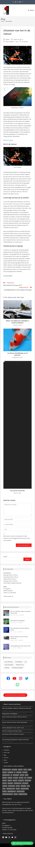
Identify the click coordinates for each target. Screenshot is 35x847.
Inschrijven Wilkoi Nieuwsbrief (15, 695)
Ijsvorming (16, 775)
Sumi (28, 786)
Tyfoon (18, 788)
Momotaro (28, 780)
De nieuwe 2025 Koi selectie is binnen (13, 734)
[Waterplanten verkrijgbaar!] (6, 621)
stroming (23, 786)
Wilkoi (7, 39)
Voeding (7, 668)
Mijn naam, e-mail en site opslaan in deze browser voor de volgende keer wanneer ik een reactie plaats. (16, 538)
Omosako (10, 783)
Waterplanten (20, 791)
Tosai (4, 788)
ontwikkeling (17, 783)
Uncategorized (9, 665)
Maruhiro (21, 780)
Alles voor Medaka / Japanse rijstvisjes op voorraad (16, 708)
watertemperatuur (8, 794)
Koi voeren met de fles (17, 491)
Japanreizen (18, 662)
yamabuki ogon (23, 794)
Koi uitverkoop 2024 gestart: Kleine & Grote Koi (15, 739)
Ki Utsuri (15, 777)
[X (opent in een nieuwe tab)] (13, 2)
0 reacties (25, 41)
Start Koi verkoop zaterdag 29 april (12, 731)
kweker (10, 780)
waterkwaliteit (12, 791)
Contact (6, 762)
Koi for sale (6, 752)
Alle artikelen (9, 21)
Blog (5, 755)
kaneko (4, 777)
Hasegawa (10, 772)
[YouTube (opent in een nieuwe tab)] (20, 2)
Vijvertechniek (24, 788)
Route (5, 760)
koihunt (29, 777)
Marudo (15, 780)
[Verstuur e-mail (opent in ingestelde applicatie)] (22, 2)
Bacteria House (7, 769)
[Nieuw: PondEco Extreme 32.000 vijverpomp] (6, 638)
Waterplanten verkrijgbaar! (17, 620)
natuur (10, 275)
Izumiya (22, 775)
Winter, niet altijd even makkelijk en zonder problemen (17, 322)
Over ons (6, 757)
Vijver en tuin (20, 665)
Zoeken (5, 556)
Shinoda (5, 786)
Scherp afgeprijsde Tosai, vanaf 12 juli (20, 646)
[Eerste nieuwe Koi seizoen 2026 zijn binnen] (6, 630)
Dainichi (20, 769)
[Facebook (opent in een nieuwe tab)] (15, 2)
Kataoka (10, 777)
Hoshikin (25, 772)
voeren (4, 791)
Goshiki (5, 772)
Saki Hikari (25, 783)
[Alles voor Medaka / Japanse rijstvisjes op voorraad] (6, 613)
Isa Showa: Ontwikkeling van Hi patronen (17, 354)
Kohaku (21, 777)
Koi (17, 41)
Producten (6, 750)
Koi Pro (5, 780)
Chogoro (14, 769)
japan (26, 775)
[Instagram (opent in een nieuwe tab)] (18, 2)
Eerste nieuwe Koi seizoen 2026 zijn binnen (14, 717)
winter (16, 794)
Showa (18, 786)
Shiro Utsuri (11, 786)
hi (14, 772)
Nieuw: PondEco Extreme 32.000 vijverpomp (14, 722)
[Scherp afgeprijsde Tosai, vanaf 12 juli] (6, 647)
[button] (22, 843)
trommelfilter (10, 788)
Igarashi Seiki (6, 775)
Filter (25, 769)
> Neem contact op (8, 596)
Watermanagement (17, 668)
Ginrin (29, 769)
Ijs (11, 775)
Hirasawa (18, 772)
